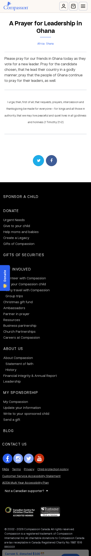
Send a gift (11, 419)
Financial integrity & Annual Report (30, 375)
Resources (11, 319)
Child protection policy (52, 469)
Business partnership (19, 325)
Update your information (22, 407)
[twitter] (29, 458)
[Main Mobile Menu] (83, 6)
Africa (41, 43)
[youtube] (39, 458)
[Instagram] (18, 458)
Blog (8, 430)
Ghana (50, 43)
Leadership (12, 381)
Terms (16, 469)
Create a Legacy (16, 237)
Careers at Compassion (21, 337)
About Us (13, 348)
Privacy (29, 469)
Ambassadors (14, 308)
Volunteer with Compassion (24, 278)
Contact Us (14, 444)
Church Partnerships (19, 331)
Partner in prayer (16, 314)
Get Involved (17, 269)
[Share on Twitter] (38, 160)
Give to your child (16, 226)
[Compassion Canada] (16, 6)
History (11, 369)
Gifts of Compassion (18, 243)
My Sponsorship (20, 392)
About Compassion (18, 357)
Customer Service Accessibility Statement (31, 476)
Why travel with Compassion (28, 290)
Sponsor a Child (21, 196)
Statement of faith (19, 363)
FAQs (5, 469)
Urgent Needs (14, 220)
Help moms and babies (21, 231)
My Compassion (15, 401)
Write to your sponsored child (26, 413)
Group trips (14, 296)
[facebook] (7, 458)
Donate (11, 210)
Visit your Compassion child (24, 284)
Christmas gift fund (18, 302)
